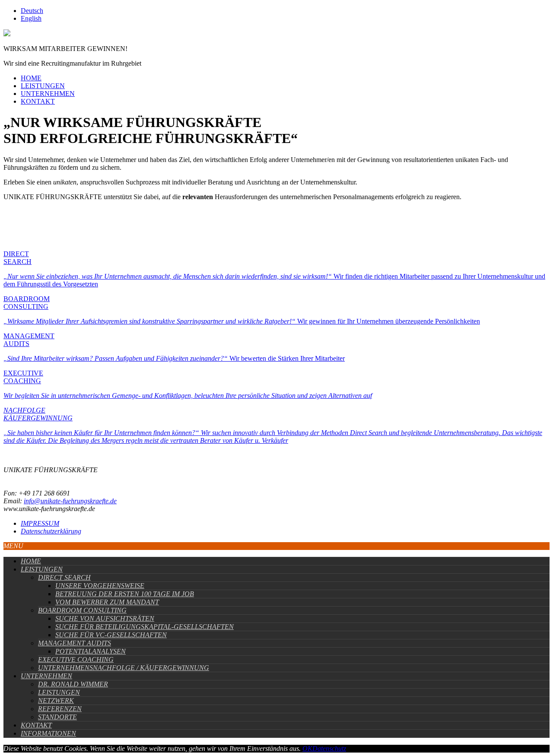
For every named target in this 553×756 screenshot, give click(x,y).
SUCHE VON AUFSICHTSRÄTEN (104, 618)
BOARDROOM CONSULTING (82, 610)
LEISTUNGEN (43, 85)
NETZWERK (56, 700)
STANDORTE (57, 717)
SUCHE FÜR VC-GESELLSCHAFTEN (111, 634)
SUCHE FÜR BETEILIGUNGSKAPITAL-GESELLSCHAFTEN (144, 626)
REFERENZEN (60, 708)
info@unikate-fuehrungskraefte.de (70, 501)
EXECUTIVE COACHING (76, 659)
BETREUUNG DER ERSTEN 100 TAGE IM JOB (124, 593)
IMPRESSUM (40, 523)
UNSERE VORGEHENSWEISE (99, 585)
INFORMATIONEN (48, 733)
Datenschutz (329, 748)
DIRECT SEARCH (64, 577)
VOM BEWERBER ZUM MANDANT (107, 602)
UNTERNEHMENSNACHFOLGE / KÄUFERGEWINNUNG (123, 667)
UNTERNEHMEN (48, 93)
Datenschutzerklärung (51, 531)
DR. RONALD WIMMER (73, 684)
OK (307, 748)
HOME (31, 78)
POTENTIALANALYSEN (90, 651)
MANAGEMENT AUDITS (74, 643)
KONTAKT (38, 101)
